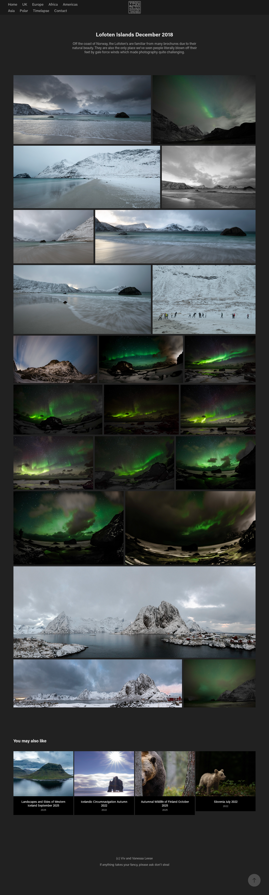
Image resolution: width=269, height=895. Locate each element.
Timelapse (41, 10)
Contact (60, 10)
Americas (70, 4)
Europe (38, 4)
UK (24, 4)
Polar (24, 10)
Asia (11, 10)
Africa (53, 4)
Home (12, 4)
